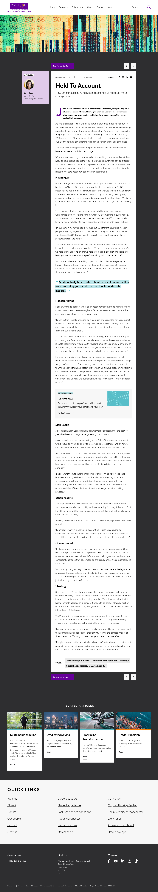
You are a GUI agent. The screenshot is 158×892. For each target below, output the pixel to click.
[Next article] (133, 66)
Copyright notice (32, 886)
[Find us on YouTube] (116, 861)
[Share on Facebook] (119, 77)
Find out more (64, 413)
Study (52, 7)
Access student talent (121, 825)
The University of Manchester (125, 812)
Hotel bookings (117, 832)
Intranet (12, 798)
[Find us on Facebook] (109, 861)
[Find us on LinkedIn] (122, 861)
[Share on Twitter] (123, 77)
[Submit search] (148, 7)
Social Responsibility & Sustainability (85, 665)
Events (99, 7)
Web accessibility (46, 886)
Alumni (11, 805)
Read (12, 764)
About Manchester (69, 818)
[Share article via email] (131, 77)
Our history (114, 798)
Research (63, 7)
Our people (14, 818)
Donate (11, 812)
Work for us (115, 818)
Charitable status (81, 886)
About (90, 7)
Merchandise (65, 832)
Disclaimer (11, 886)
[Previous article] (126, 66)
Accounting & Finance (78, 660)
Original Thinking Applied (122, 805)
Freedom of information (63, 886)
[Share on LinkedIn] (127, 77)
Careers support (67, 798)
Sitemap (12, 832)
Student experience (69, 805)
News (109, 7)
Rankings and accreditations (74, 812)
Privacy (20, 886)
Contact (12, 825)
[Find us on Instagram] (129, 861)
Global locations (67, 825)
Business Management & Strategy (111, 660)
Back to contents (60, 66)
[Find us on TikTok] (136, 861)
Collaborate (77, 7)
